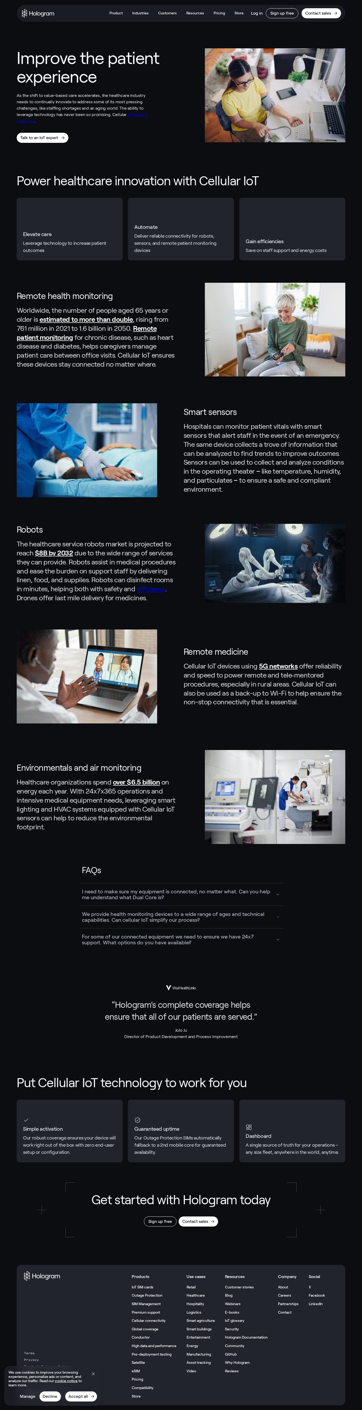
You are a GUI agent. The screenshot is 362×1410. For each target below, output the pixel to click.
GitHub (231, 1354)
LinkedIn (316, 1304)
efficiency (151, 589)
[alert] (52, 1386)
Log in (257, 13)
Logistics (194, 1312)
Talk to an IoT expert (39, 137)
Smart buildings (199, 1329)
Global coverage (145, 1329)
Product (116, 13)
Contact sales (318, 13)
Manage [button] (27, 1396)
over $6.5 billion (136, 782)
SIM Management (146, 1304)
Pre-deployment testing (151, 1354)
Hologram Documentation (246, 1337)
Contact (285, 1312)
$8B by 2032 (54, 553)
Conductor (141, 1337)
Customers (167, 13)
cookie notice (66, 1381)
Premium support (146, 1312)
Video (191, 1371)
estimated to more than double (86, 319)
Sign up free (282, 13)
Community (234, 1346)
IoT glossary (234, 1320)
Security (232, 1329)
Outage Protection (147, 1295)
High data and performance (154, 1346)
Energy (192, 1346)
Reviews (232, 1371)
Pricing (219, 13)
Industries (140, 13)
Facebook (317, 1295)
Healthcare (196, 1295)
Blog (228, 1295)
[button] (93, 1374)
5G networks (278, 666)
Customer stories (239, 1287)
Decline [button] (50, 1396)
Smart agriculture (201, 1320)
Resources (195, 13)
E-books (232, 1312)
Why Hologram (237, 1362)
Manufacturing (199, 1354)
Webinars (233, 1304)
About (283, 1287)
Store (239, 13)
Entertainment (198, 1337)
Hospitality (195, 1304)
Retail (191, 1287)
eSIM (136, 1371)
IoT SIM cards (142, 1287)
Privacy (31, 1360)
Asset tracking (199, 1362)
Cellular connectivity (149, 1320)
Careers (284, 1295)
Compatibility (142, 1388)
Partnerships (288, 1304)
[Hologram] (38, 13)
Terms (29, 1353)
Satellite (138, 1362)
